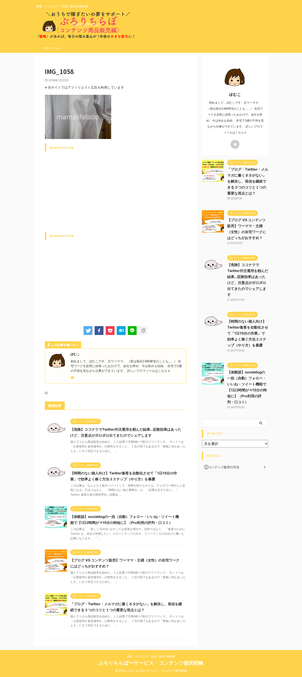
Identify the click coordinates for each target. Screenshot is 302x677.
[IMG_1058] (121, 330)
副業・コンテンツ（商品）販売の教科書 (151, 656)
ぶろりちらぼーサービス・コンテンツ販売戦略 (151, 663)
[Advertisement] (82, 197)
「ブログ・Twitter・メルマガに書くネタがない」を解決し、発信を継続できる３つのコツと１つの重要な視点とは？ (247, 181)
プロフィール (51, 48)
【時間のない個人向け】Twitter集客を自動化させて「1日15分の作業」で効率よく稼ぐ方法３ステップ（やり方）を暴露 (247, 333)
